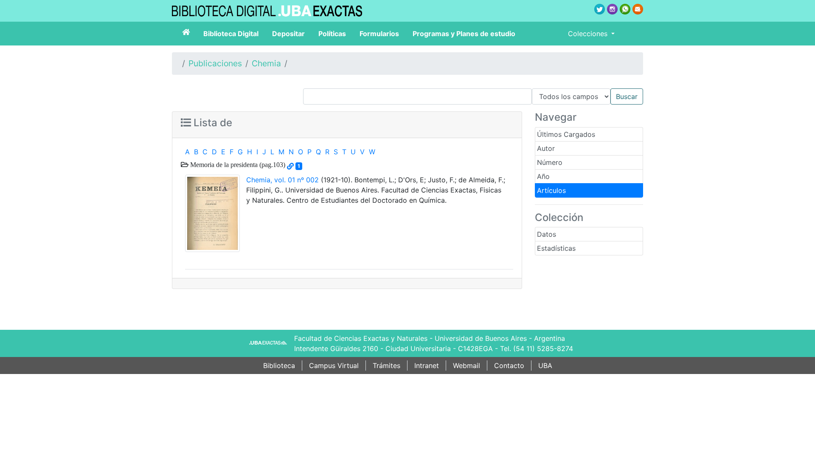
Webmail (466, 365)
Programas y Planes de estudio (464, 33)
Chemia (266, 63)
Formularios (379, 33)
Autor (546, 148)
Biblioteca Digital (231, 33)
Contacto (509, 365)
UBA (545, 365)
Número (549, 162)
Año (543, 176)
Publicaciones (215, 63)
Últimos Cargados (566, 134)
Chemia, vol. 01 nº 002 (282, 180)
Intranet (426, 365)
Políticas (332, 33)
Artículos (551, 190)
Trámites (386, 365)
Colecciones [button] (589, 33)
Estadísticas (556, 248)
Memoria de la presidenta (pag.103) (236, 164)
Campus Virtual (334, 365)
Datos (546, 234)
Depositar (288, 33)
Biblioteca (279, 365)
